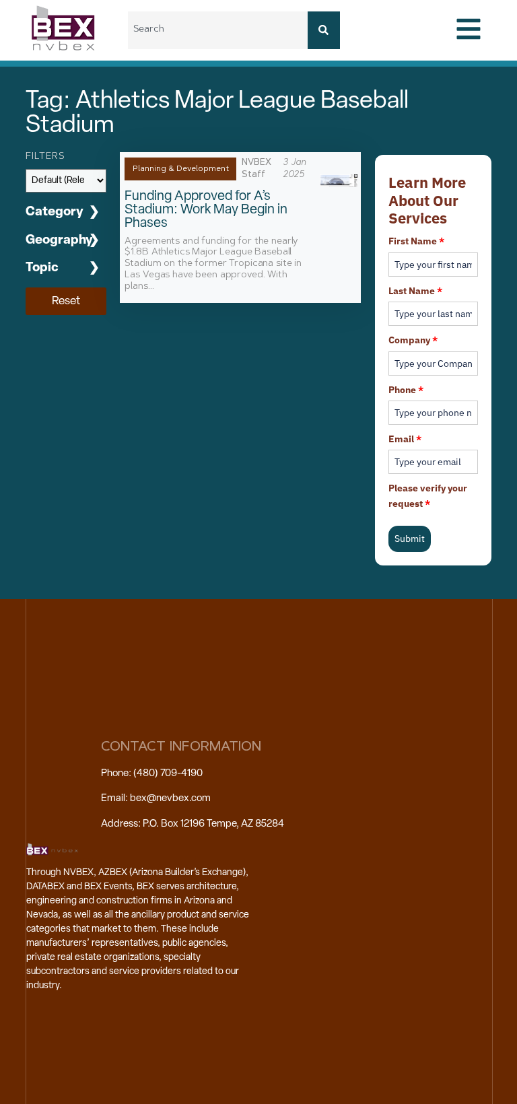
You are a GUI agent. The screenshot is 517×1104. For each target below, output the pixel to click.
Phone (405, 390)
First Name (416, 241)
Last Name (415, 291)
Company (413, 340)
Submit (409, 538)
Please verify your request (427, 495)
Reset (66, 301)
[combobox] (218, 30)
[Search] (324, 30)
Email (404, 439)
